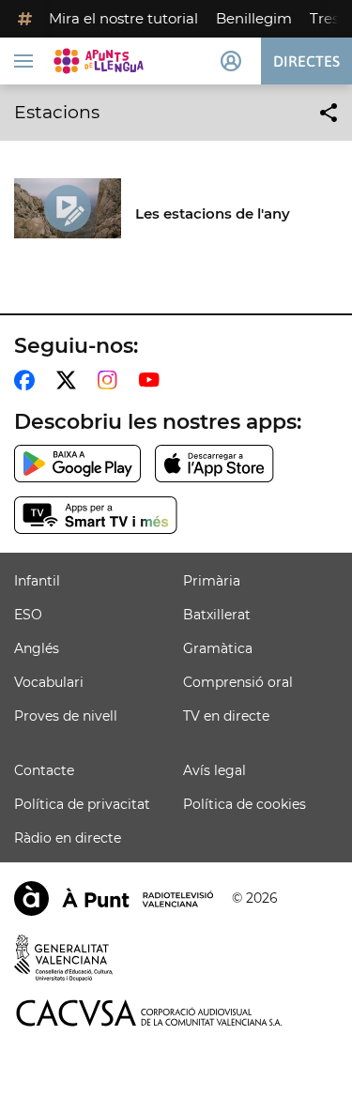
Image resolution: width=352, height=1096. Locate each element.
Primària (211, 580)
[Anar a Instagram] (111, 380)
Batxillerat (217, 614)
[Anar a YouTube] (153, 380)
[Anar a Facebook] (28, 380)
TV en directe (226, 716)
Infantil (37, 580)
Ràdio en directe (67, 838)
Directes (306, 61)
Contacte (44, 770)
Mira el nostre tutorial (123, 18)
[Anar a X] (70, 380)
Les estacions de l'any (212, 213)
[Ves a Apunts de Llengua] (98, 61)
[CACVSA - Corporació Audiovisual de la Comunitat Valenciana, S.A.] (149, 1013)
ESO (28, 614)
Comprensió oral (238, 682)
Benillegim (254, 18)
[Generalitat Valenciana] (64, 958)
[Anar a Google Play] (77, 463)
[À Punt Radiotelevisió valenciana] (113, 898)
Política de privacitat (82, 804)
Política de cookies (244, 804)
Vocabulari (49, 682)
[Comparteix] (328, 112)
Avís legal (214, 770)
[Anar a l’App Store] (214, 463)
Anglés (36, 648)
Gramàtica (218, 648)
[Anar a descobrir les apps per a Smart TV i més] (95, 515)
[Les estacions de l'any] (67, 208)
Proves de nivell (65, 716)
